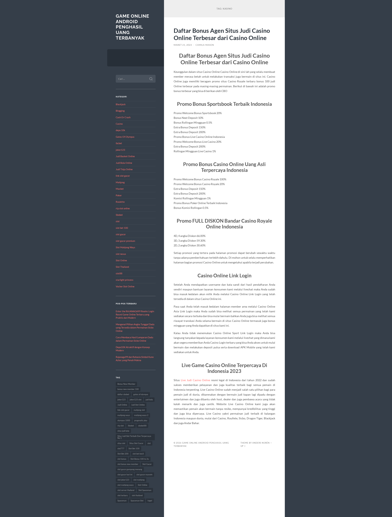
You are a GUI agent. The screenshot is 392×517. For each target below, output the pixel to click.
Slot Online (121, 260)
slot (118, 221)
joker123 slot (135, 399)
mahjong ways (123, 415)
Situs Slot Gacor (136, 443)
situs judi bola (123, 431)
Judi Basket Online (125, 156)
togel (150, 500)
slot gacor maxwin (144, 474)
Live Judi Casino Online (195, 380)
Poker (119, 195)
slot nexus (121, 254)
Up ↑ (243, 446)
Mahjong (120, 182)
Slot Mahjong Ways (125, 247)
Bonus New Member (126, 384)
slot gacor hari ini (124, 474)
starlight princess (124, 279)
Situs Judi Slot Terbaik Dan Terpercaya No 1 (134, 437)
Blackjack (121, 104)
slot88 (119, 273)
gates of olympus (140, 394)
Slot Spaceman (144, 490)
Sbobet (119, 214)
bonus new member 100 (128, 389)
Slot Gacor (147, 464)
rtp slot (120, 425)
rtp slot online (123, 208)
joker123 (120, 149)
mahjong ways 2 (141, 415)
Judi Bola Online (124, 162)
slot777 (120, 448)
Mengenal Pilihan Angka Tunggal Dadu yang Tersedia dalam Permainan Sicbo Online (135, 327)
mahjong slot (139, 410)
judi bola (149, 399)
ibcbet (119, 143)
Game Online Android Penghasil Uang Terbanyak (132, 27)
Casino (119, 123)
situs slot (121, 443)
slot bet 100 (122, 227)
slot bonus (121, 459)
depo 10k (120, 130)
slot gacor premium (125, 240)
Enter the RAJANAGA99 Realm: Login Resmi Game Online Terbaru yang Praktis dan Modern (135, 314)
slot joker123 (123, 480)
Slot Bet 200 (122, 453)
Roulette (120, 201)
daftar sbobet (123, 394)
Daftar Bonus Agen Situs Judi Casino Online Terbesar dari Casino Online (222, 34)
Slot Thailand (122, 266)
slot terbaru (122, 495)
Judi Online (122, 405)
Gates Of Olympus (125, 136)
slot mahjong (139, 480)
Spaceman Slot (137, 500)
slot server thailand (125, 490)
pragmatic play (140, 420)
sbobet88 (142, 425)
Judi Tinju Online (124, 169)
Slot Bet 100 (133, 448)
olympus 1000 (123, 420)
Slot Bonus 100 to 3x (139, 459)
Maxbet (120, 188)
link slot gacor (123, 175)
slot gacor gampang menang (129, 469)
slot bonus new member (127, 464)
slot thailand (137, 495)
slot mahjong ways (125, 485)
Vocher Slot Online (125, 286)
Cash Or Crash (123, 117)
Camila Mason (205, 45)
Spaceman (121, 500)
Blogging (120, 110)
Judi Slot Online (138, 405)
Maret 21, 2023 (183, 45)
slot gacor (121, 234)
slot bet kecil (138, 453)
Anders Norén (261, 443)
